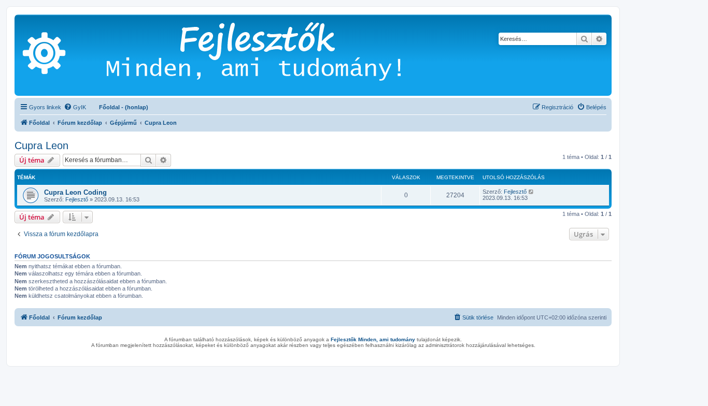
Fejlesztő (76, 199)
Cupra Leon (41, 145)
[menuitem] (75, 107)
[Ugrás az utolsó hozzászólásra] (531, 192)
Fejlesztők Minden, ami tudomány (373, 339)
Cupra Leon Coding (75, 192)
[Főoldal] (269, 55)
